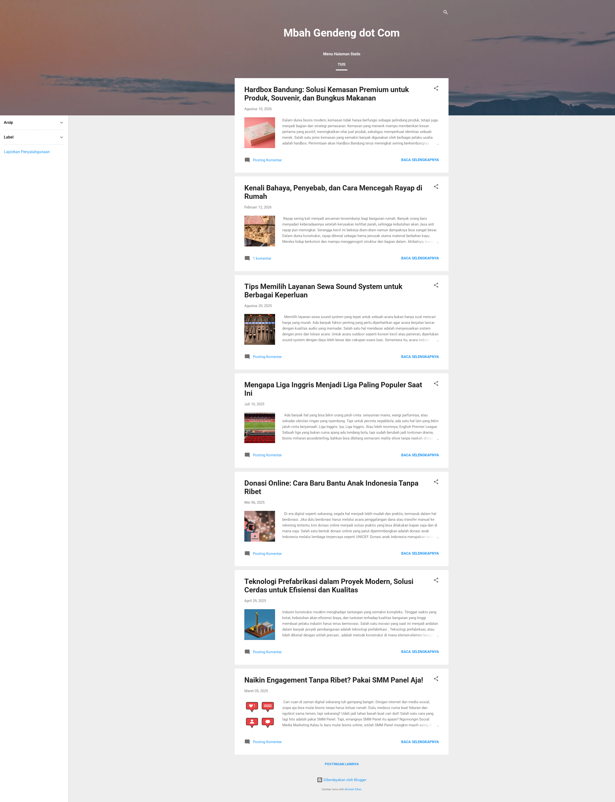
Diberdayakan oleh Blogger (344, 780)
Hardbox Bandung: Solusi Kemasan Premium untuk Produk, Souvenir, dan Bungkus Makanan (326, 93)
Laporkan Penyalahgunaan (27, 152)
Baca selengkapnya (420, 160)
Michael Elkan (353, 789)
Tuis (341, 64)
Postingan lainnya (342, 764)
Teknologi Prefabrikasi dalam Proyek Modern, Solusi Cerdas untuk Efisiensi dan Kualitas (328, 585)
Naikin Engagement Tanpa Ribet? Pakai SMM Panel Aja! (333, 680)
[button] (436, 89)
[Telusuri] (446, 13)
